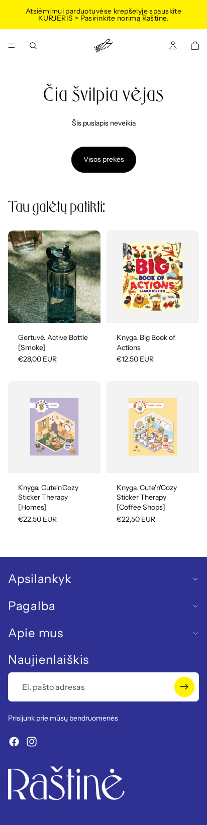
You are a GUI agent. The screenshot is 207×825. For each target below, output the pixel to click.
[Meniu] (11, 45)
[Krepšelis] (195, 46)
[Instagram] (32, 742)
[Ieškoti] (33, 46)
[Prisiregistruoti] (184, 686)
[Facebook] (14, 742)
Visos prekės (103, 159)
